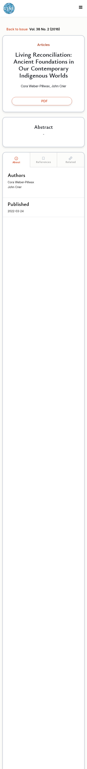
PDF (44, 101)
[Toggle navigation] (80, 8)
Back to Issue (17, 29)
